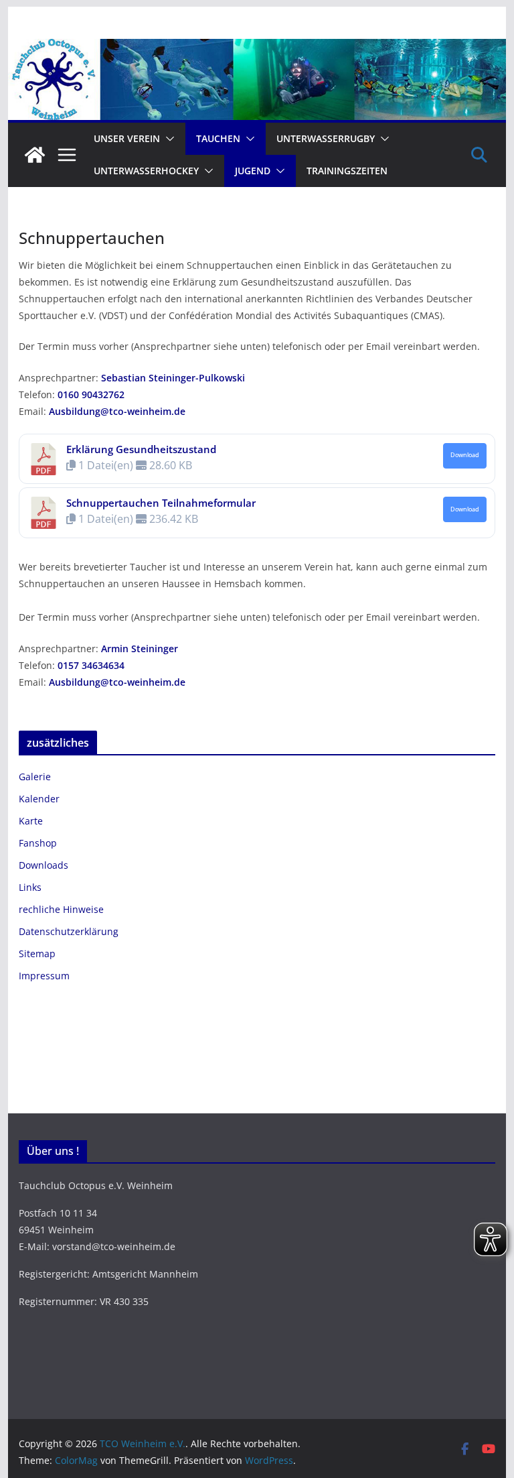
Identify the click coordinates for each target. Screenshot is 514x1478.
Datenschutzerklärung (68, 931)
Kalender (39, 798)
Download (464, 455)
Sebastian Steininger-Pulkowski (173, 377)
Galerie (35, 776)
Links (30, 887)
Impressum (44, 975)
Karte (31, 820)
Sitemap (37, 953)
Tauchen (218, 138)
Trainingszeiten (347, 170)
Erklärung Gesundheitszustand (141, 449)
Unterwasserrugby (325, 138)
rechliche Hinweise (61, 909)
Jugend (252, 170)
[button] (167, 138)
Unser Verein (127, 138)
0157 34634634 (91, 665)
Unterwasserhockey (146, 170)
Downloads (43, 865)
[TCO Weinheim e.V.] (257, 48)
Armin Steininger (139, 648)
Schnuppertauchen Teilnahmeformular (161, 502)
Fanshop (38, 843)
